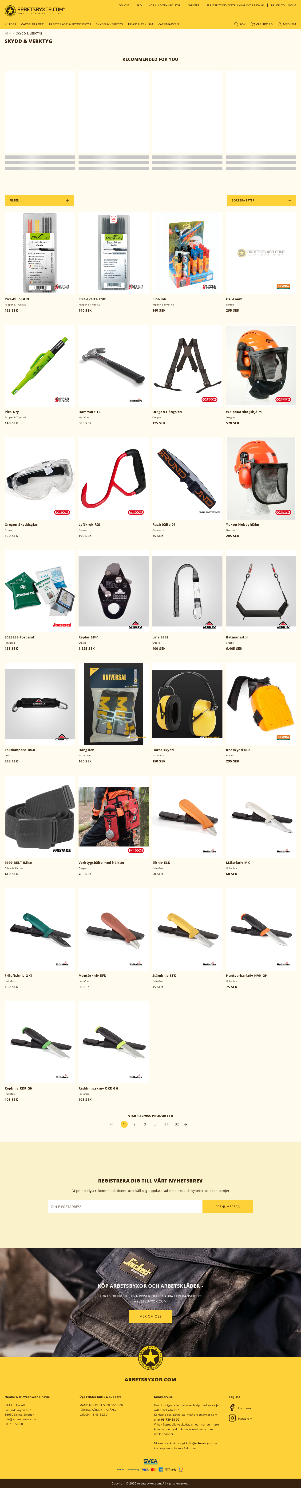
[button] (187, 1124)
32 (177, 1124)
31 (166, 1124)
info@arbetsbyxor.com (20, 1419)
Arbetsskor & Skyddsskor (69, 24)
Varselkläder (32, 24)
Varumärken (168, 24)
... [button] (155, 1124)
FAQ (139, 5)
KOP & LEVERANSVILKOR (165, 5)
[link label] (35, 10)
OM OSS (124, 5)
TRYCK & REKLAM (140, 24)
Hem (8, 33)
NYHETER (193, 5)
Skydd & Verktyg (109, 24)
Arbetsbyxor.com (150, 1379)
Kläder (10, 24)
